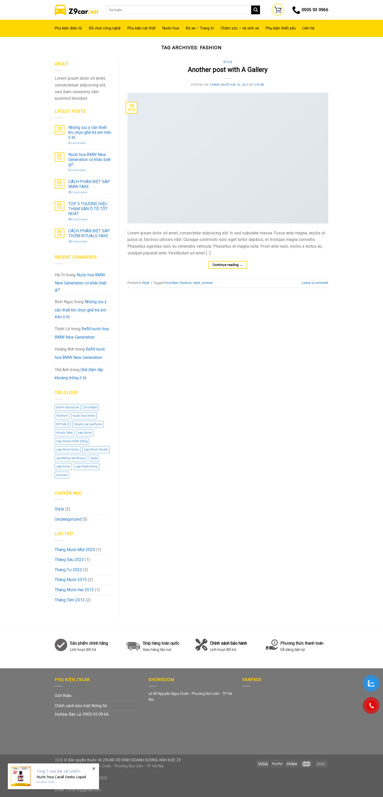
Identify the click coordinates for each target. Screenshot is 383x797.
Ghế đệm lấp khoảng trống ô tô (79, 374)
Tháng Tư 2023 (68, 569)
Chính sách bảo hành (228, 646)
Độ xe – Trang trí (200, 28)
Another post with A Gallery (228, 69)
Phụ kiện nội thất (141, 28)
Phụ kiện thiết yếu (281, 28)
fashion (62, 416)
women (61, 475)
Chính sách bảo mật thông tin (81, 705)
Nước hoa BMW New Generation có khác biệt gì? (89, 159)
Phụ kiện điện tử (68, 28)
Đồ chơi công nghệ (105, 28)
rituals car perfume (88, 424)
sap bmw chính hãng (72, 441)
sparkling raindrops (70, 458)
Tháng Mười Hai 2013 (74, 589)
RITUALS (62, 424)
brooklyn (90, 407)
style (93, 458)
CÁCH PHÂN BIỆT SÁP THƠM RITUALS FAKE (89, 233)
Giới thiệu (63, 695)
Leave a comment (315, 283)
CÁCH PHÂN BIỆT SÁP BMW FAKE (89, 184)
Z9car (259, 84)
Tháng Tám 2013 (70, 599)
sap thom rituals (96, 449)
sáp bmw (63, 466)
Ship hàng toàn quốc (161, 643)
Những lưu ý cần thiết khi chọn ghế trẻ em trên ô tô (89, 132)
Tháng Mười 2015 (71, 579)
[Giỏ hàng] (278, 10)
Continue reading (228, 265)
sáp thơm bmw (86, 466)
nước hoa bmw (84, 416)
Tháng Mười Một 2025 (75, 549)
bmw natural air (67, 407)
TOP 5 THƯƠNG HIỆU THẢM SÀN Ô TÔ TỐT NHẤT (88, 208)
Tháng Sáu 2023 (69, 559)
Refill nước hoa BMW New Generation (82, 333)
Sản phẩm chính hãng (89, 643)
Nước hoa (170, 28)
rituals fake (64, 432)
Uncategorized (68, 519)
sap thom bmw (67, 449)
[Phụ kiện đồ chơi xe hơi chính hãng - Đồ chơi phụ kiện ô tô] (76, 10)
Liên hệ (308, 28)
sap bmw (85, 432)
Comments (77, 143)
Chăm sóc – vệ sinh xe (240, 28)
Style (59, 509)
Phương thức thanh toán (301, 646)
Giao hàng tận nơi (157, 649)
